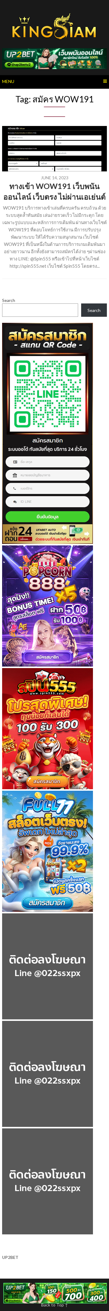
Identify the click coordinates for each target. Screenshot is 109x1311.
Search (8, 300)
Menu (8, 81)
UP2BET (10, 1257)
